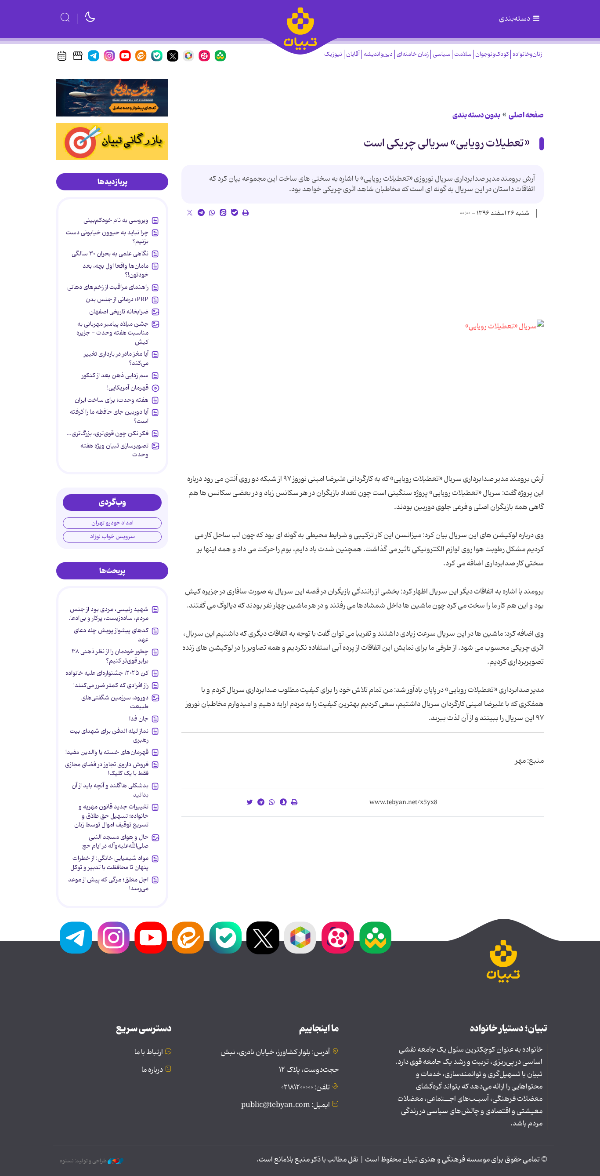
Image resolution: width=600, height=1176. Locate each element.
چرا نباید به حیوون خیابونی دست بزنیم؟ (107, 237)
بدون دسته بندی (476, 115)
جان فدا (138, 719)
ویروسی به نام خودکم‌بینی (115, 220)
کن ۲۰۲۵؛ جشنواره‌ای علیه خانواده (106, 673)
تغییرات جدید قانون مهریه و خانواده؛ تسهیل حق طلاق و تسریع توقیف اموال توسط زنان (111, 816)
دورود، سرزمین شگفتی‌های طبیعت (114, 702)
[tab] (112, 182)
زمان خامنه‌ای (413, 54)
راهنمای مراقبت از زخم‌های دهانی (107, 287)
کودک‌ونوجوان (492, 54)
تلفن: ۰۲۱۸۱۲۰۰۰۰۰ (305, 1087)
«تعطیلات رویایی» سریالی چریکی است (447, 143)
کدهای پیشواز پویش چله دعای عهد (111, 635)
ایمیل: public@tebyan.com (285, 1105)
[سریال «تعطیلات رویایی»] (440, 389)
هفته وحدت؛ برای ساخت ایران (111, 400)
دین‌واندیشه (378, 54)
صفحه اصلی (526, 115)
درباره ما (152, 1070)
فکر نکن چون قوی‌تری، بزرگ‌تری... (107, 433)
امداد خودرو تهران (112, 523)
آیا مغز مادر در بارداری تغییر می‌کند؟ (116, 358)
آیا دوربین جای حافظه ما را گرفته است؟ (109, 416)
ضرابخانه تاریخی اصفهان (118, 312)
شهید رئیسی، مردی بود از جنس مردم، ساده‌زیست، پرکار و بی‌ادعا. (108, 613)
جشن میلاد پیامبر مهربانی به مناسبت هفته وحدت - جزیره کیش (112, 333)
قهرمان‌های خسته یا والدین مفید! (106, 752)
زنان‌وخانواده (527, 54)
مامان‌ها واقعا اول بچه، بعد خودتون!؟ (115, 270)
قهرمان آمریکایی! (127, 388)
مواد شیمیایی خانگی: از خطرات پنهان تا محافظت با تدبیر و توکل (109, 862)
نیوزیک (333, 54)
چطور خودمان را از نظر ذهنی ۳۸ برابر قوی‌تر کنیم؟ (110, 656)
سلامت (462, 54)
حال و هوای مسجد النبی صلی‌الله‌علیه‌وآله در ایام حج (115, 841)
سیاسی (441, 54)
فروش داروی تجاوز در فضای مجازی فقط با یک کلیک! (106, 769)
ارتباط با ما (148, 1052)
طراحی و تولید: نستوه (84, 1161)
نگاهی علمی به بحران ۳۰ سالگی (110, 254)
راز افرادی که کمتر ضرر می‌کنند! (110, 685)
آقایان (353, 54)
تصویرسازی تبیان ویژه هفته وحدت (114, 450)
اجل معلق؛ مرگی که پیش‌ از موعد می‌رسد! (108, 884)
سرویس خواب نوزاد (112, 536)
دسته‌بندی (515, 19)
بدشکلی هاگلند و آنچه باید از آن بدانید (110, 790)
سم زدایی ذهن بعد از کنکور (115, 375)
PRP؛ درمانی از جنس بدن (117, 299)
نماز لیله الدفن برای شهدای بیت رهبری (109, 735)
